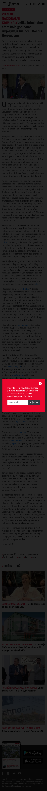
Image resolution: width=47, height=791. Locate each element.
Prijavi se (34, 402)
